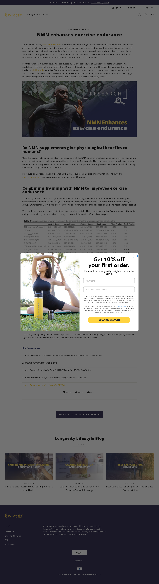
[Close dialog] (135, 256)
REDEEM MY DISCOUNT (109, 320)
